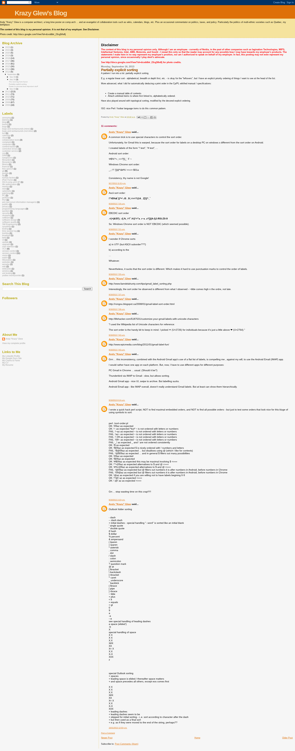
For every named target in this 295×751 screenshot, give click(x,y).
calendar (6, 135)
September (12, 74)
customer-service (10, 151)
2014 (8, 69)
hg (3, 175)
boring (5, 124)
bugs (4, 126)
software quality (9, 222)
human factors (8, 178)
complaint (6, 142)
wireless (6, 271)
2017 (8, 61)
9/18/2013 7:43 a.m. (117, 350)
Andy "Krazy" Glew (120, 132)
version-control (9, 253)
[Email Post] (138, 117)
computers (7, 144)
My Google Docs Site (12, 358)
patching (6, 193)
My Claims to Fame (11, 360)
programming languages (13, 209)
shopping (6, 215)
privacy (5, 206)
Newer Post (107, 737)
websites (6, 262)
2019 (8, 55)
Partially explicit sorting (18, 84)
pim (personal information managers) (19, 202)
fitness (5, 164)
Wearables (7, 260)
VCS (4, 249)
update (5, 242)
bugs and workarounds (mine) (16, 129)
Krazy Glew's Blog (41, 13)
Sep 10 (13, 89)
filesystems (7, 162)
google (5, 173)
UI (3, 240)
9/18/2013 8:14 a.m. (117, 400)
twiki (4, 237)
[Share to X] (148, 117)
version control (9, 251)
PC (3, 195)
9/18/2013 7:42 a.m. (117, 335)
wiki (4, 266)
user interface (8, 246)
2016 (8, 64)
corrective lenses (10, 149)
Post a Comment (108, 733)
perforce (6, 198)
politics (5, 204)
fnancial (6, 166)
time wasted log (9, 231)
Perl (4, 200)
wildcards (6, 269)
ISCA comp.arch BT (11, 182)
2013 (8, 72)
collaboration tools (10, 140)
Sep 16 (13, 79)
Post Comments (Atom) (126, 744)
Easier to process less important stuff (23, 86)
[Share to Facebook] (151, 117)
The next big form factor (18, 82)
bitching (6, 120)
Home (197, 737)
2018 (8, 58)
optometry (6, 191)
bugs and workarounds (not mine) (17, 131)
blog (4, 122)
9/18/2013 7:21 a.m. (117, 229)
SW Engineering (9, 224)
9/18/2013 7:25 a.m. (117, 274)
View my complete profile (13, 343)
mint (4, 189)
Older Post (287, 737)
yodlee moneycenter (11, 275)
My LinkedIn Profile (11, 356)
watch (5, 257)
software (6, 217)
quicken (6, 211)
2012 (8, 91)
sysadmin (6, 226)
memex (5, 186)
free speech (7, 169)
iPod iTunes (7, 180)
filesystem (6, 160)
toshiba (5, 233)
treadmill (6, 235)
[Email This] (142, 117)
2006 (8, 105)
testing (5, 229)
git (3, 171)
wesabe (6, 264)
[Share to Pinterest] (155, 117)
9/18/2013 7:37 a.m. (117, 295)
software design (9, 220)
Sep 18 (13, 77)
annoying (6, 118)
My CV (5, 363)
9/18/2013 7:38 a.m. (117, 309)
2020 (8, 53)
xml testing (7, 273)
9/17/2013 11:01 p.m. (117, 183)
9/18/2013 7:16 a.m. (117, 204)
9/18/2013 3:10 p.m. (117, 500)
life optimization (9, 184)
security (5, 213)
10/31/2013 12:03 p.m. (118, 728)
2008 (8, 102)
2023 (8, 47)
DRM (4, 155)
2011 (8, 94)
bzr (3, 133)
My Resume (7, 365)
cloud (4, 138)
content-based (9, 146)
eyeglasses (7, 158)
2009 (8, 99)
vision (5, 255)
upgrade (6, 244)
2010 (8, 97)
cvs (3, 153)
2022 (8, 50)
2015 (8, 66)
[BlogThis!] (145, 117)
